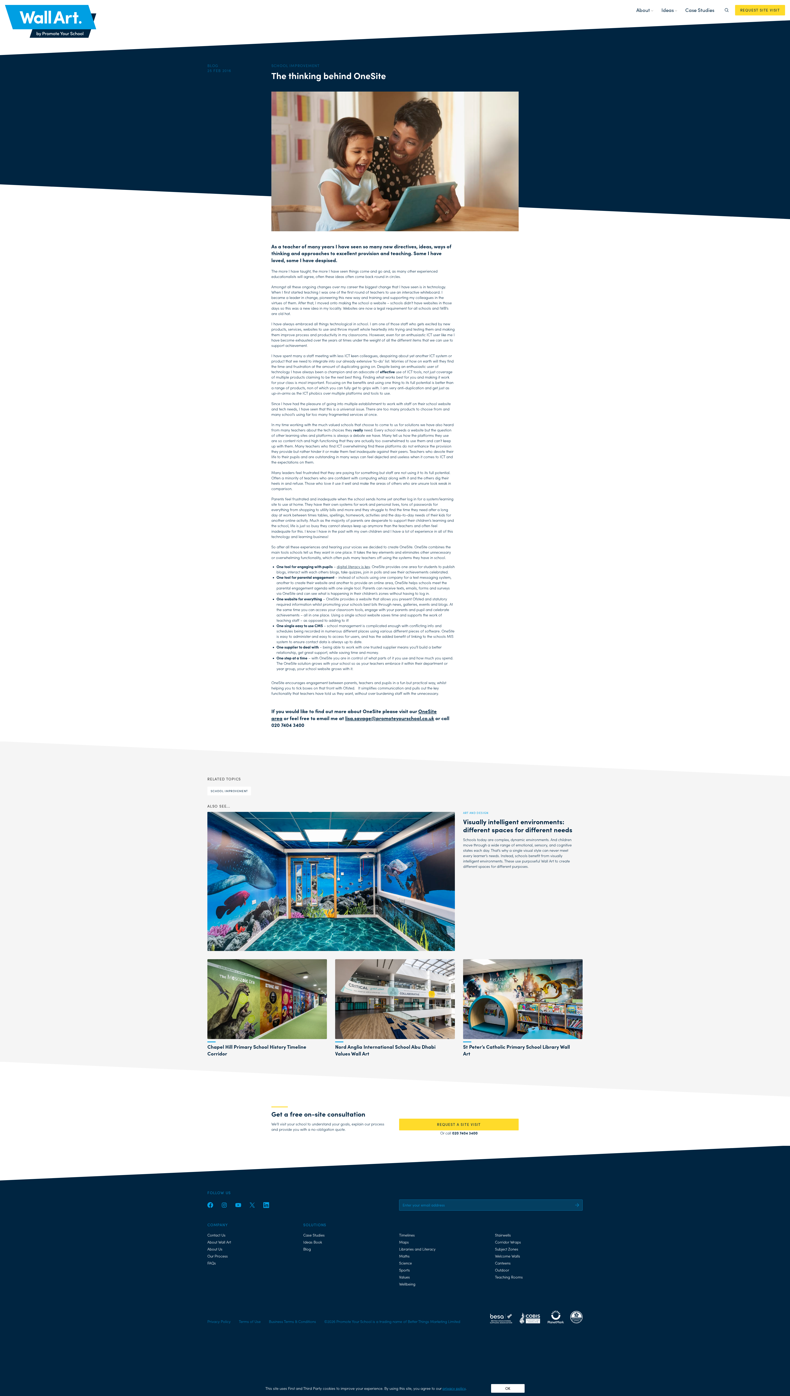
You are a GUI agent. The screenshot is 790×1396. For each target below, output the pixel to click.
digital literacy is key (353, 566)
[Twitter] (252, 1205)
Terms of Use (250, 1321)
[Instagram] (224, 1205)
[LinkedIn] (266, 1205)
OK (507, 1388)
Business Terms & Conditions (292, 1321)
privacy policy (454, 1388)
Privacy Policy (219, 1321)
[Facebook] (210, 1205)
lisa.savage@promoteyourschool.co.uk (389, 718)
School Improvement (229, 791)
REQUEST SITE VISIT (760, 10)
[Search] (726, 10)
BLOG (212, 65)
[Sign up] (577, 1205)
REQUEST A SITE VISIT (459, 1124)
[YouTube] (238, 1205)
